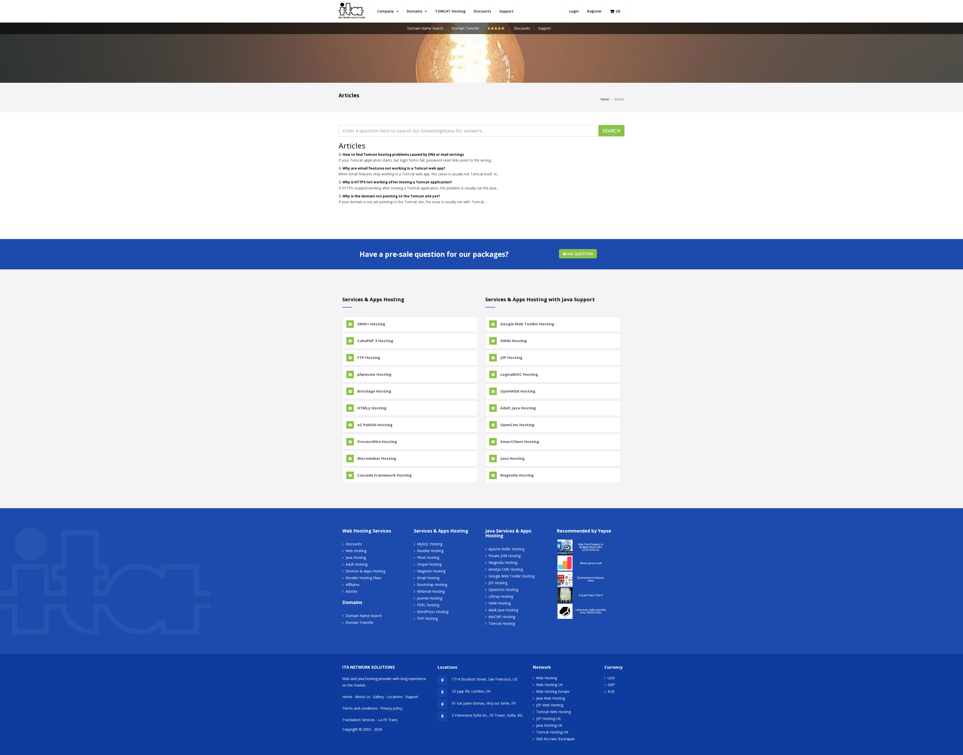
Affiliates (353, 584)
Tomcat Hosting (502, 623)
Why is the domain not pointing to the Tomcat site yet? (391, 196)
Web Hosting (356, 550)
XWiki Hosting (513, 340)
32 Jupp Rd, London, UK (471, 691)
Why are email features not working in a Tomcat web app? (393, 168)
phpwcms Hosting (373, 374)
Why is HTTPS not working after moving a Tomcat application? (397, 182)
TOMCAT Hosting (450, 11)
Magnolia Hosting (516, 475)
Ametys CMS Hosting (506, 569)
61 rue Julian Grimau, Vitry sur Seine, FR (484, 703)
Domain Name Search (425, 28)
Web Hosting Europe (553, 691)
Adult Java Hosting (517, 407)
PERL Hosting (428, 604)
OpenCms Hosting (516, 424)
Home (605, 99)
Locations (395, 696)
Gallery (378, 696)
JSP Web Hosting (549, 705)
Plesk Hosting (428, 557)
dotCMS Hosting (502, 616)
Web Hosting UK (549, 684)
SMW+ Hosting (370, 323)
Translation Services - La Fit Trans (369, 719)
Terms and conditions (360, 708)
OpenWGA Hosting (517, 391)
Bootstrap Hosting (432, 584)
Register (594, 11)
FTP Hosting (368, 357)
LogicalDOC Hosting (518, 374)
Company (386, 11)
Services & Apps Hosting (365, 571)
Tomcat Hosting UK (552, 732)
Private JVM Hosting (505, 555)
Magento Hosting (431, 571)
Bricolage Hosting (373, 391)
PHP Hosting (427, 618)
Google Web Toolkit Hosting (526, 323)
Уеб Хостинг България (555, 738)
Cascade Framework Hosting (384, 475)
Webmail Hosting (431, 591)
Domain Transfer (465, 28)
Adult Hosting (356, 564)
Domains (415, 11)
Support (506, 11)
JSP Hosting (510, 357)
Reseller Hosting (430, 550)
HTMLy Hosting (371, 407)
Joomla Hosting (429, 598)
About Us (362, 696)
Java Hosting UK (549, 725)
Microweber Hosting (376, 458)
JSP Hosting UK (548, 718)
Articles (351, 591)
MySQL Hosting (429, 544)
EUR (611, 691)
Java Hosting (512, 458)
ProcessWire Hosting (376, 441)
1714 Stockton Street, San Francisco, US (484, 679)
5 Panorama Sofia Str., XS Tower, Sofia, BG (487, 715)
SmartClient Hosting (519, 441)
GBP (611, 684)
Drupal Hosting (429, 564)
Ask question (579, 253)
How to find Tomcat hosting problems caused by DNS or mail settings (403, 154)
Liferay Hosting (501, 596)
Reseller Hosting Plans (364, 577)
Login (574, 11)
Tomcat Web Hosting (553, 711)
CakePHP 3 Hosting (374, 340)
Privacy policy (391, 708)
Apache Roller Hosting (506, 549)
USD (611, 677)
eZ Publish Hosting (374, 424)
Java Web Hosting (550, 698)
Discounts (482, 11)
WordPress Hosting (432, 611)
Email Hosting (428, 577)
